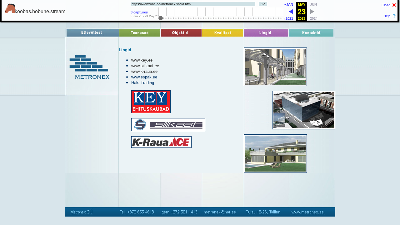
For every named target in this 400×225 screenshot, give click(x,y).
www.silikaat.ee (145, 65)
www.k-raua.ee (144, 71)
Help (386, 16)
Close (386, 5)
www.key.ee (141, 60)
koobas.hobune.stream (40, 11)
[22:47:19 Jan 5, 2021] (291, 12)
